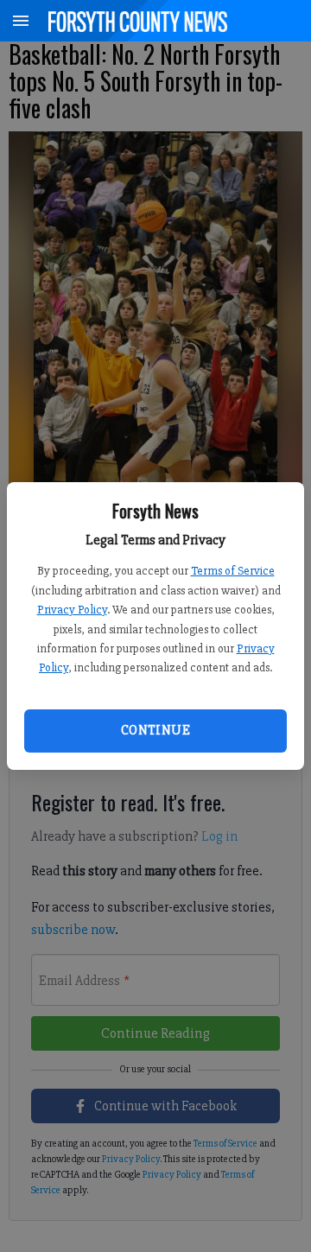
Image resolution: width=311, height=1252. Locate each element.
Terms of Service (233, 570)
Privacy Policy (72, 609)
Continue (155, 730)
